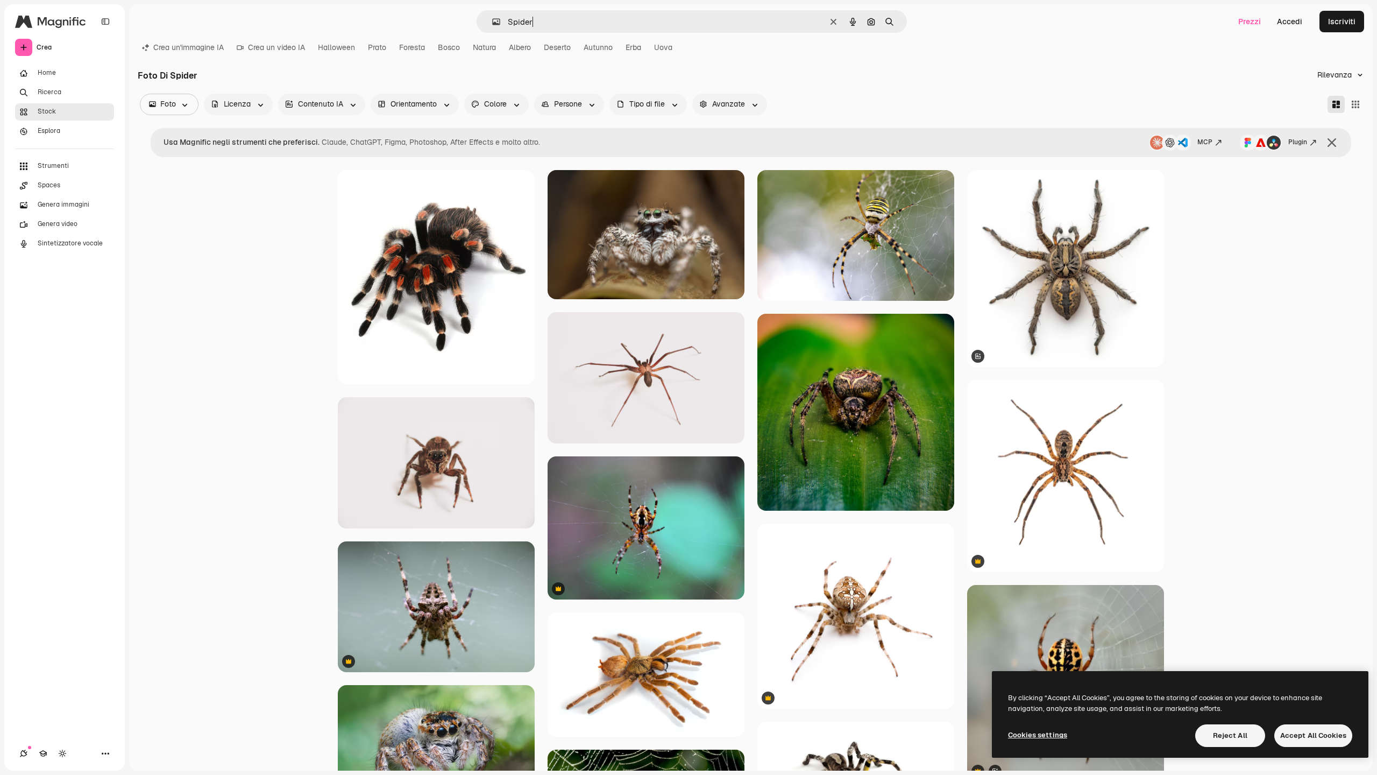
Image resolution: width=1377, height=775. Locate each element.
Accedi (1289, 21)
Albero (520, 47)
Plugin (1297, 142)
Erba (633, 47)
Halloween (336, 47)
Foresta (412, 47)
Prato (377, 47)
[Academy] (43, 753)
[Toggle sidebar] (105, 21)
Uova (663, 47)
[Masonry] (1336, 104)
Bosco (449, 47)
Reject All (1230, 735)
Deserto (557, 47)
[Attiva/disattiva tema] (62, 753)
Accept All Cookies (1313, 735)
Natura (484, 47)
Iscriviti (1341, 21)
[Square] (1355, 104)
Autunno (598, 47)
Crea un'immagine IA (188, 47)
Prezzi (1249, 21)
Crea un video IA (276, 47)
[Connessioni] (23, 753)
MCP (1204, 142)
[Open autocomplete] (492, 22)
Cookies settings (1037, 734)
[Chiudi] (1331, 142)
